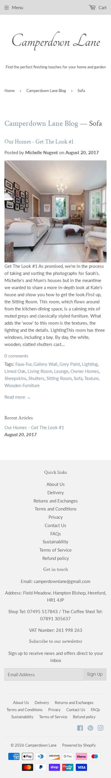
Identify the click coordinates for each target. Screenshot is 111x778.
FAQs (55, 533)
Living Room (40, 371)
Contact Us (55, 525)
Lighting (90, 364)
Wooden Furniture (22, 385)
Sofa (78, 378)
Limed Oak (14, 371)
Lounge (61, 371)
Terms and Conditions (56, 508)
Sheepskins (15, 378)
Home (9, 90)
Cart (102, 7)
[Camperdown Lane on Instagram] (101, 728)
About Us (55, 484)
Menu (17, 7)
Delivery (55, 492)
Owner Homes (84, 371)
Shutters (36, 378)
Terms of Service (55, 550)
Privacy (56, 517)
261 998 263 (69, 630)
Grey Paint (69, 364)
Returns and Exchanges (55, 500)
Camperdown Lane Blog (46, 90)
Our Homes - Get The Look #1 (38, 142)
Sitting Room (59, 378)
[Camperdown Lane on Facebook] (80, 728)
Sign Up (95, 674)
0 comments (16, 355)
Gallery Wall (45, 364)
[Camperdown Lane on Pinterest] (90, 728)
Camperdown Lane (41, 745)
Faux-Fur (23, 364)
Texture (91, 378)
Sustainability (55, 541)
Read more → (17, 397)
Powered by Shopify (79, 745)
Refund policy (55, 558)
